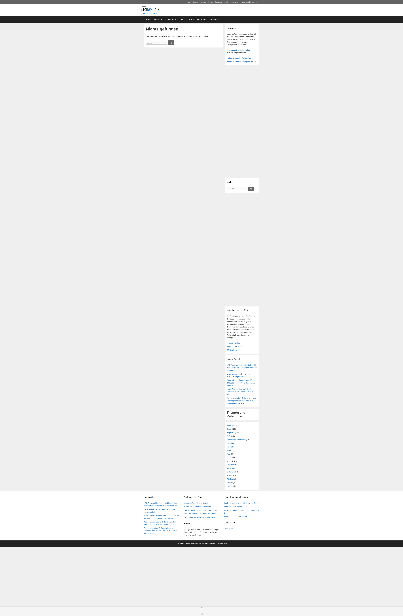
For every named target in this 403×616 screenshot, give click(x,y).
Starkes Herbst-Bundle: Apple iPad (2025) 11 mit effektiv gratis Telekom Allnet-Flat (241, 383)
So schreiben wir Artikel (222, 2)
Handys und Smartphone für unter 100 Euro (241, 503)
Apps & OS (158, 19)
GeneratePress (222, 544)
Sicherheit (231, 472)
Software (230, 475)
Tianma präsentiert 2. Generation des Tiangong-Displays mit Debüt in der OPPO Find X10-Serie (241, 400)
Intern (229, 450)
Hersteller (230, 447)
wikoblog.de (228, 529)
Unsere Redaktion (193, 2)
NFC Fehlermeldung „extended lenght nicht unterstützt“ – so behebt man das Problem (242, 367)
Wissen (230, 483)
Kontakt (210, 2)
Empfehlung (231, 433)
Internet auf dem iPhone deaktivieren (198, 503)
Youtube (230, 486)
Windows (230, 479)
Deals (229, 429)
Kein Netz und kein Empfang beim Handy (200, 514)
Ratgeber (230, 465)
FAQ (182, 19)
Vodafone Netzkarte (234, 347)
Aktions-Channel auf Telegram (238, 62)
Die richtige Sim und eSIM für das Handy (200, 517)
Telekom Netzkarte (234, 343)
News (257, 2)
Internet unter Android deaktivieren (197, 507)
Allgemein (230, 425)
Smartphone (171, 19)
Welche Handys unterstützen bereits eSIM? (201, 510)
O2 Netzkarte (232, 350)
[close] (202, 608)
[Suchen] (171, 42)
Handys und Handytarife (197, 19)
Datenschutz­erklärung (247, 2)
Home (148, 19)
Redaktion (231, 468)
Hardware (214, 19)
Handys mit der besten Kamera (236, 517)
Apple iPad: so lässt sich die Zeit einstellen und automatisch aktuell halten (240, 391)
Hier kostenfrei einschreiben (238, 50)
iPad (228, 454)
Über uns (203, 2)
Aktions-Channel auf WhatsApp (239, 58)
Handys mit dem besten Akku (235, 507)
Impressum (235, 2)
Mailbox (230, 458)
